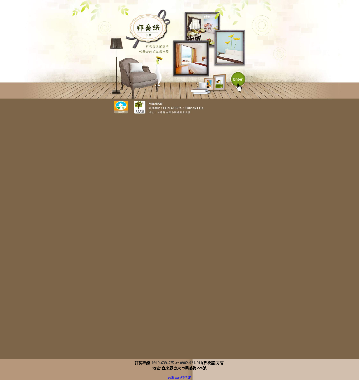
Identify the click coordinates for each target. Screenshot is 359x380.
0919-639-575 (163, 363)
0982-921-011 (191, 363)
